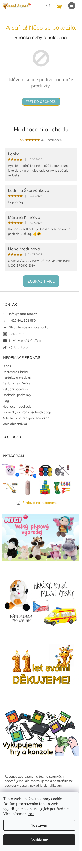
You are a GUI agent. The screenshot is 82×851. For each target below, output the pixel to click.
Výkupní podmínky (15, 389)
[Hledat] (47, 5)
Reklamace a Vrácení (17, 383)
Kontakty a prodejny (16, 377)
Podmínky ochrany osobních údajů (27, 412)
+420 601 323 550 (22, 321)
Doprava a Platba (15, 372)
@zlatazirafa (18, 347)
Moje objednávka (14, 424)
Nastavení (39, 825)
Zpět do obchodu (41, 102)
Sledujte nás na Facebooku (29, 327)
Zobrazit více (41, 281)
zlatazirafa (16, 334)
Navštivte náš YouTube (25, 341)
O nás (6, 366)
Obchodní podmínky (16, 395)
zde (31, 813)
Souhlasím (39, 840)
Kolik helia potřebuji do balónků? (25, 418)
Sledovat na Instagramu (40, 503)
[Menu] (71, 5)
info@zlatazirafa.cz (23, 314)
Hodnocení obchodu (41, 129)
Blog (5, 401)
